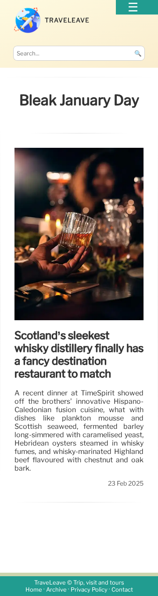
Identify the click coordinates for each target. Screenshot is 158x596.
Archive (56, 589)
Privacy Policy (89, 589)
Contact (122, 589)
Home (33, 589)
